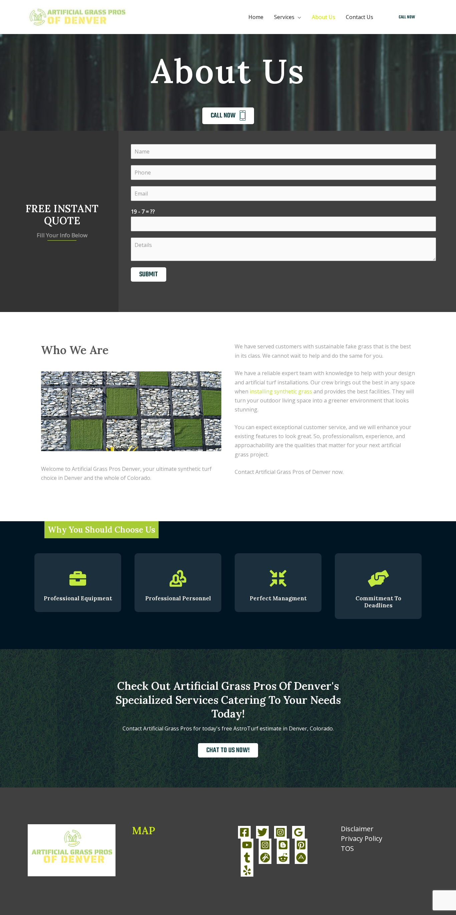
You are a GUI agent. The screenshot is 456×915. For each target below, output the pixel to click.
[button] (406, 17)
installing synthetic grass (281, 391)
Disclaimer (357, 828)
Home (255, 17)
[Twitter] (262, 832)
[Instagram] (280, 832)
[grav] (265, 857)
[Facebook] (244, 832)
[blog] (283, 845)
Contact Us (359, 17)
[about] (301, 857)
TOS (347, 848)
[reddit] (283, 857)
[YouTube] (247, 845)
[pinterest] (301, 845)
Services (284, 17)
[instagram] (265, 845)
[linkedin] (298, 832)
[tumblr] (247, 857)
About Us (323, 17)
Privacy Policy (361, 838)
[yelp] (247, 870)
